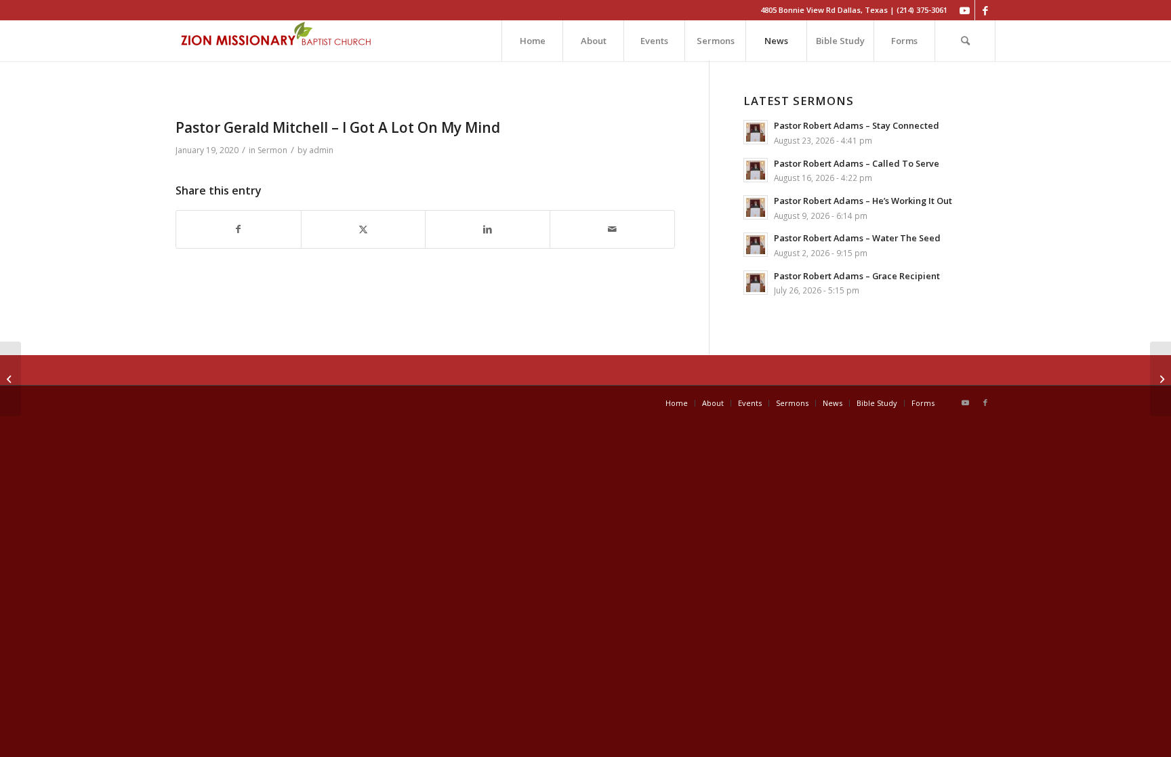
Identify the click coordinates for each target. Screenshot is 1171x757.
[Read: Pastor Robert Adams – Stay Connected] (755, 132)
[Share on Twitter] (364, 229)
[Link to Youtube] (964, 10)
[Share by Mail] (612, 229)
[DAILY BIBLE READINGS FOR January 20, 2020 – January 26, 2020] (1160, 379)
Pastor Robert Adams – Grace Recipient (857, 276)
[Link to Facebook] (985, 10)
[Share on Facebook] (238, 229)
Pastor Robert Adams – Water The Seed (857, 238)
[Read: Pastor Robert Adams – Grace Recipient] (755, 282)
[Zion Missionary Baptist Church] (277, 40)
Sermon (272, 150)
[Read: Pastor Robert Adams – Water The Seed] (755, 244)
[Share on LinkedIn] (488, 229)
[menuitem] (531, 40)
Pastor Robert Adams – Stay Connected (856, 125)
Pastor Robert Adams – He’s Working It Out (863, 201)
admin (321, 150)
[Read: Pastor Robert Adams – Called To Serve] (755, 170)
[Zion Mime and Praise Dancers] (10, 379)
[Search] (964, 40)
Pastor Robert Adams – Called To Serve (856, 163)
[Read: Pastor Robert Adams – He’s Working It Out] (755, 207)
